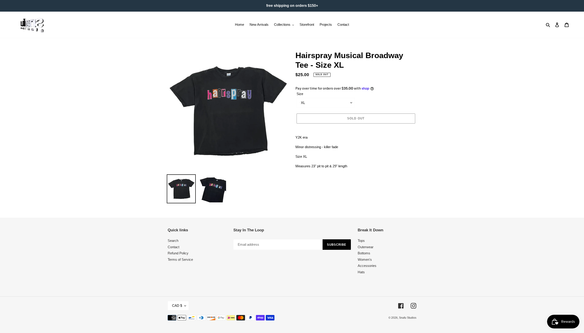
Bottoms (364, 253)
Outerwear (365, 247)
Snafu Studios (407, 317)
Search (173, 241)
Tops (361, 241)
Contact (173, 247)
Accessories (367, 266)
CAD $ (177, 305)
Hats (361, 272)
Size (300, 94)
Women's (365, 259)
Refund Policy (178, 253)
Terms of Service (180, 259)
